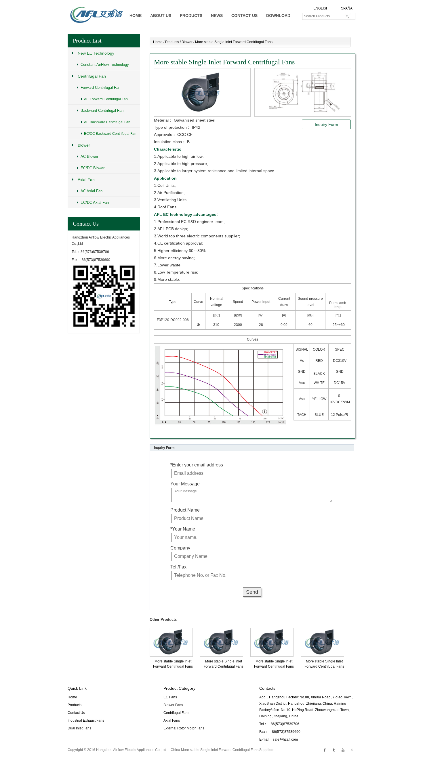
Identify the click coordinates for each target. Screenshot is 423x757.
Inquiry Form (326, 124)
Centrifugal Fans (176, 713)
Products (172, 42)
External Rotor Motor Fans (183, 728)
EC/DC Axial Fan (95, 202)
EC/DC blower (92, 168)
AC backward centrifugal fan (107, 122)
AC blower (89, 156)
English (321, 8)
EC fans (170, 697)
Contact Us (86, 223)
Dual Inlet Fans (79, 728)
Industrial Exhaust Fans (86, 720)
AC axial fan (91, 191)
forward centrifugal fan (100, 87)
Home (158, 42)
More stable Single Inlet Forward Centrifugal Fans (173, 663)
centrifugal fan (92, 76)
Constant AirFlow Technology (105, 64)
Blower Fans (173, 705)
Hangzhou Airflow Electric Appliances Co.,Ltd (131, 750)
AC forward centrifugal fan (106, 99)
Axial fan (86, 179)
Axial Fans (171, 720)
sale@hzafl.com (285, 739)
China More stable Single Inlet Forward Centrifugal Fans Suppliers (222, 750)
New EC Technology (96, 53)
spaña (346, 8)
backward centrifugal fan (102, 110)
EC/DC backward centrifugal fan (110, 134)
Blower (187, 42)
